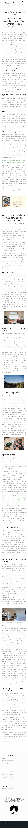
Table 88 (21, 639)
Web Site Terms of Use (7, 760)
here (12, 729)
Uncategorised (18, 26)
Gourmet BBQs (16, 502)
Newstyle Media (11, 824)
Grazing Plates (17, 500)
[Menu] (18, 2)
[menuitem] (18, 2)
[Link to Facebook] (21, 826)
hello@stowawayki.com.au (8, 788)
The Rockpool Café (19, 162)
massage (4, 430)
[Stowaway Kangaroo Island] (11, 2)
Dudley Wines (18, 544)
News (13, 26)
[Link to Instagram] (23, 826)
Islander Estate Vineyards (15, 647)
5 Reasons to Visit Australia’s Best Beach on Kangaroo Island (14, 21)
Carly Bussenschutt (20, 223)
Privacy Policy (5, 763)
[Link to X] (25, 826)
